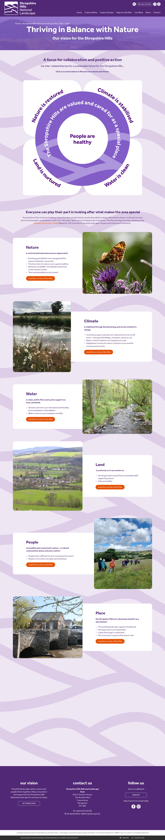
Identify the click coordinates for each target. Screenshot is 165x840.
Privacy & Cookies (125, 833)
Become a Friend (144, 4)
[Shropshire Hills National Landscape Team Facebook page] (155, 4)
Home (18, 23)
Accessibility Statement (140, 833)
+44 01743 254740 (83, 811)
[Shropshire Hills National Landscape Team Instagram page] (159, 4)
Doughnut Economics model (46, 223)
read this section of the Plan (40, 278)
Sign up (136, 795)
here (76, 838)
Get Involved (29, 803)
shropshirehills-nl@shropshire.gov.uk (83, 813)
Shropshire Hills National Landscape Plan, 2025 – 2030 (46, 23)
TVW (116, 833)
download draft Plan (127, 678)
